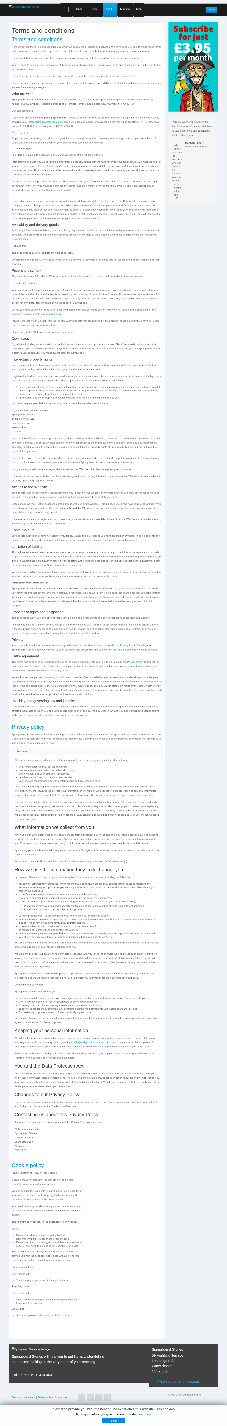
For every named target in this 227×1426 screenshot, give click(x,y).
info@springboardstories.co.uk (45, 121)
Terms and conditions (37, 39)
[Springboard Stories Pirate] (193, 66)
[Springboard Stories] (24, 6)
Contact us (61, 1397)
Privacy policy (28, 727)
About (109, 9)
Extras (94, 9)
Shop (139, 9)
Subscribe (125, 9)
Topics (79, 9)
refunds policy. (53, 313)
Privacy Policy (127, 645)
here (112, 121)
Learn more (144, 1414)
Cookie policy (28, 1165)
